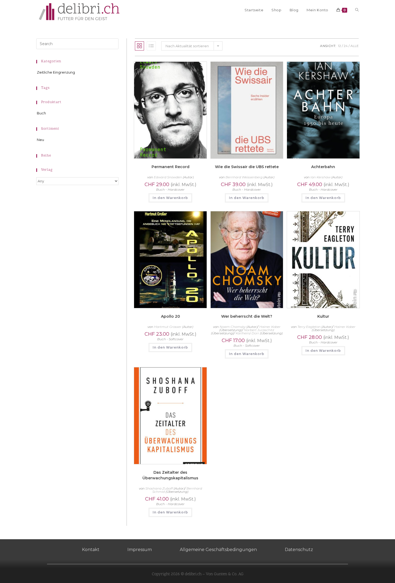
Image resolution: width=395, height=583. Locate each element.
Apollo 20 (170, 316)
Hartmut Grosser (167, 327)
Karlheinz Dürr (247, 333)
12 (339, 46)
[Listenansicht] (151, 45)
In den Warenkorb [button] (170, 198)
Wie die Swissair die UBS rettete (247, 166)
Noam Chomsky (233, 327)
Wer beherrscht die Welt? (246, 316)
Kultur (323, 316)
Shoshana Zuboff (159, 488)
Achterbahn (323, 166)
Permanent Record (170, 166)
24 (346, 46)
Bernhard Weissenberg (244, 177)
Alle (354, 46)
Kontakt (90, 549)
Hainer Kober (270, 327)
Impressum (139, 549)
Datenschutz (299, 549)
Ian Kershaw (320, 177)
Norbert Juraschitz (259, 330)
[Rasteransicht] (139, 45)
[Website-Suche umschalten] (357, 10)
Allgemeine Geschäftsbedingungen (218, 549)
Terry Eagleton (309, 327)
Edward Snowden (168, 177)
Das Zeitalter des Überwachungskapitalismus (170, 475)
